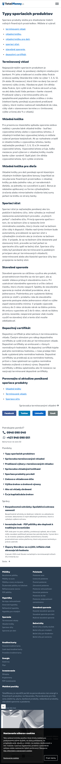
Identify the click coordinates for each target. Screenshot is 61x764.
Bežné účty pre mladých (42, 630)
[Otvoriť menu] (57, 4)
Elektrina (6, 662)
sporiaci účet (12, 44)
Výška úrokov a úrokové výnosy (23, 484)
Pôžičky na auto (8, 579)
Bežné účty (38, 623)
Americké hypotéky (9, 605)
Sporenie (6, 617)
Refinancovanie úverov (11, 589)
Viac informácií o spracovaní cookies (17, 751)
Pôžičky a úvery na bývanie (12, 582)
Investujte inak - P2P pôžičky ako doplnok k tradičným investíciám (29, 526)
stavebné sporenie (15, 49)
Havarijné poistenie (40, 592)
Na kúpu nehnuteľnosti (11, 601)
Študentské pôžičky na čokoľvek (14, 585)
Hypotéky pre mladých (11, 611)
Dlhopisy (5, 674)
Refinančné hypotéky (10, 608)
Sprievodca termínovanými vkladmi (38, 405)
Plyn (4, 665)
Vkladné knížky (8, 624)
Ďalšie (5, 561)
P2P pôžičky (6, 592)
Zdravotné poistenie (41, 585)
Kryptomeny (7, 677)
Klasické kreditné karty (11, 646)
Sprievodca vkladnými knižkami (23, 468)
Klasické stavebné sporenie (43, 611)
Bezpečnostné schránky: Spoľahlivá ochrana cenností (29, 508)
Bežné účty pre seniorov (42, 637)
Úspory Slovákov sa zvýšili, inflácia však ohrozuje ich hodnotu (27, 548)
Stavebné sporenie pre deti (43, 614)
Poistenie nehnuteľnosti (42, 589)
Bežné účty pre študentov (43, 633)
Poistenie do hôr (39, 596)
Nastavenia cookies (11, 758)
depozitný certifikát (16, 54)
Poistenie (37, 572)
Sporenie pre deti (9, 631)
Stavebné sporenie (42, 607)
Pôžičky (6, 572)
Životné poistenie (40, 582)
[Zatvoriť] (3, 706)
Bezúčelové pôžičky (10, 575)
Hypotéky (7, 598)
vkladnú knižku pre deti (18, 39)
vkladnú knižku (13, 34)
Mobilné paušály (10, 686)
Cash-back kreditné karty (12, 649)
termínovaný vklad (15, 29)
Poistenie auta (38, 575)
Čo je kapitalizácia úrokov (19, 494)
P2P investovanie (9, 681)
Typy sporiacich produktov (20, 453)
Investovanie (8, 670)
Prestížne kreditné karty (11, 653)
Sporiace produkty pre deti (20, 474)
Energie (6, 658)
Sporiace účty (13, 398)
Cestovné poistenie (40, 579)
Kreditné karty (9, 642)
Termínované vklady (16, 393)
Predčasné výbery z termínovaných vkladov (29, 463)
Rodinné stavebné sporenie (43, 618)
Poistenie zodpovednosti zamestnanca (42, 600)
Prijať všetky (51, 758)
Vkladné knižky (13, 388)
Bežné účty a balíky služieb (43, 627)
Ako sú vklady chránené (18, 489)
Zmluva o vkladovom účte (19, 479)
